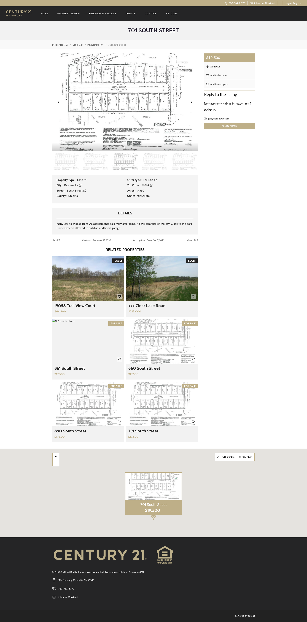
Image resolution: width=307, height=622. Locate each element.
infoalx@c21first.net (264, 3)
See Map (215, 66)
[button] (191, 102)
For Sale (148, 180)
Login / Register (293, 3)
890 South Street (70, 430)
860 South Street (144, 368)
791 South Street (143, 430)
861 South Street (69, 368)
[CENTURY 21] (18, 13)
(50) (60, 44)
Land (80, 180)
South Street (75, 190)
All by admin (229, 125)
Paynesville (71, 185)
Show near (245, 456)
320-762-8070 (236, 3)
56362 (145, 185)
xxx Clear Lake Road (147, 305)
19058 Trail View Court (74, 305)
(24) (78, 44)
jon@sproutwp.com (219, 118)
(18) (95, 44)
